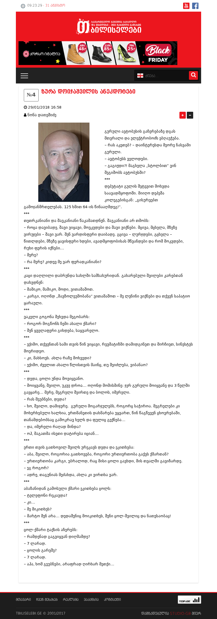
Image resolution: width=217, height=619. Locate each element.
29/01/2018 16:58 (45, 107)
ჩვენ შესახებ (47, 600)
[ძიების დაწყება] (193, 75)
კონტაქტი (112, 600)
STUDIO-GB (180, 614)
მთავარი (23, 600)
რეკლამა (71, 600)
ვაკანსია (91, 600)
